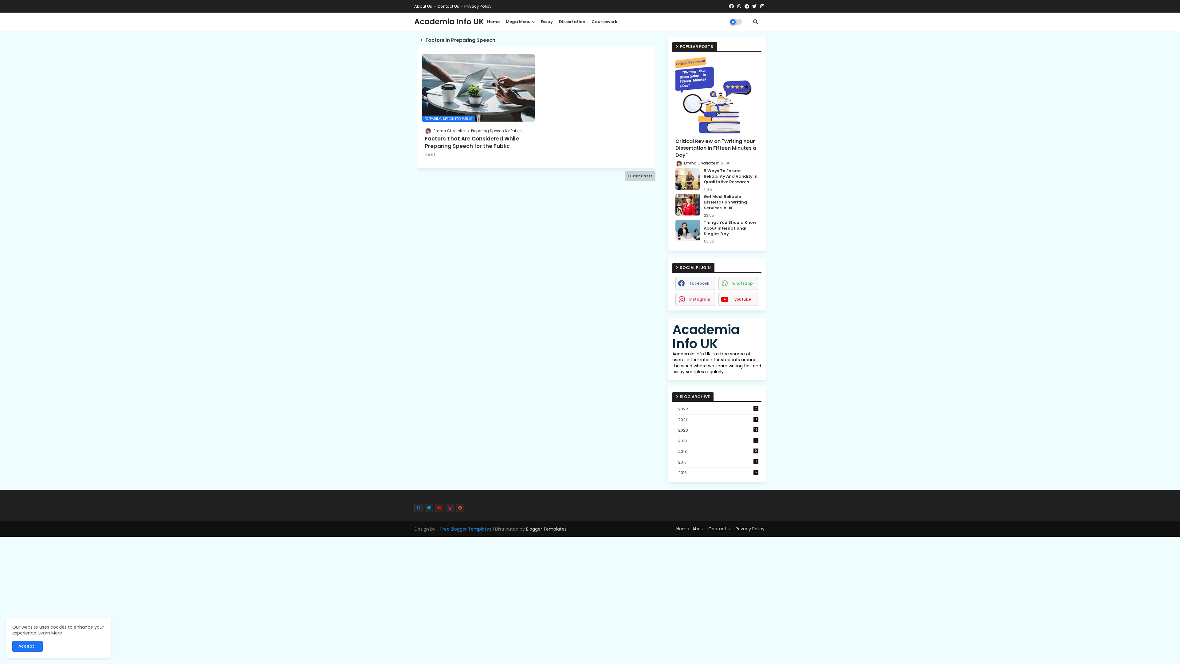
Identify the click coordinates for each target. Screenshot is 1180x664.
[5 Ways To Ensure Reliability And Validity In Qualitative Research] (687, 179)
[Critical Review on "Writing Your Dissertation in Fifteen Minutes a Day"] (716, 95)
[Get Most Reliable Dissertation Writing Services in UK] (687, 204)
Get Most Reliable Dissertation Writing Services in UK (725, 202)
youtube (742, 299)
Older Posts (640, 176)
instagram (699, 299)
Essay (547, 22)
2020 (717, 430)
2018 (717, 451)
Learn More (50, 633)
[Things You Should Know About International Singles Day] (687, 230)
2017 (717, 462)
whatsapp (742, 283)
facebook (699, 283)
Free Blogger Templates (465, 529)
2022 (717, 409)
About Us (423, 6)
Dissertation (572, 22)
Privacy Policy (477, 6)
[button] (755, 22)
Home (493, 22)
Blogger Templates (546, 529)
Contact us (448, 6)
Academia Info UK (449, 21)
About (698, 529)
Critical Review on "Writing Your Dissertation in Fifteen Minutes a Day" (715, 148)
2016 (717, 473)
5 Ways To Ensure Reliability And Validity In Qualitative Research (730, 176)
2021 (717, 420)
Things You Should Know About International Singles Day (730, 228)
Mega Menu (518, 22)
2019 (717, 441)
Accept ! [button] (27, 646)
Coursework (604, 22)
